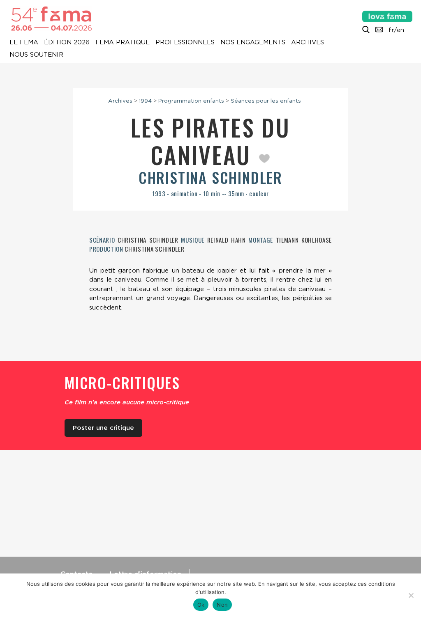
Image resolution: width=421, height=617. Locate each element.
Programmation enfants (191, 100)
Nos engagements (252, 42)
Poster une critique (103, 427)
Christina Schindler (210, 177)
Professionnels (185, 42)
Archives (307, 42)
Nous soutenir (36, 55)
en (400, 30)
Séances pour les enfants (266, 100)
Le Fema (23, 42)
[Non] (411, 595)
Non (222, 604)
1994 (145, 100)
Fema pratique (122, 42)
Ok (201, 604)
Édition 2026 (67, 42)
